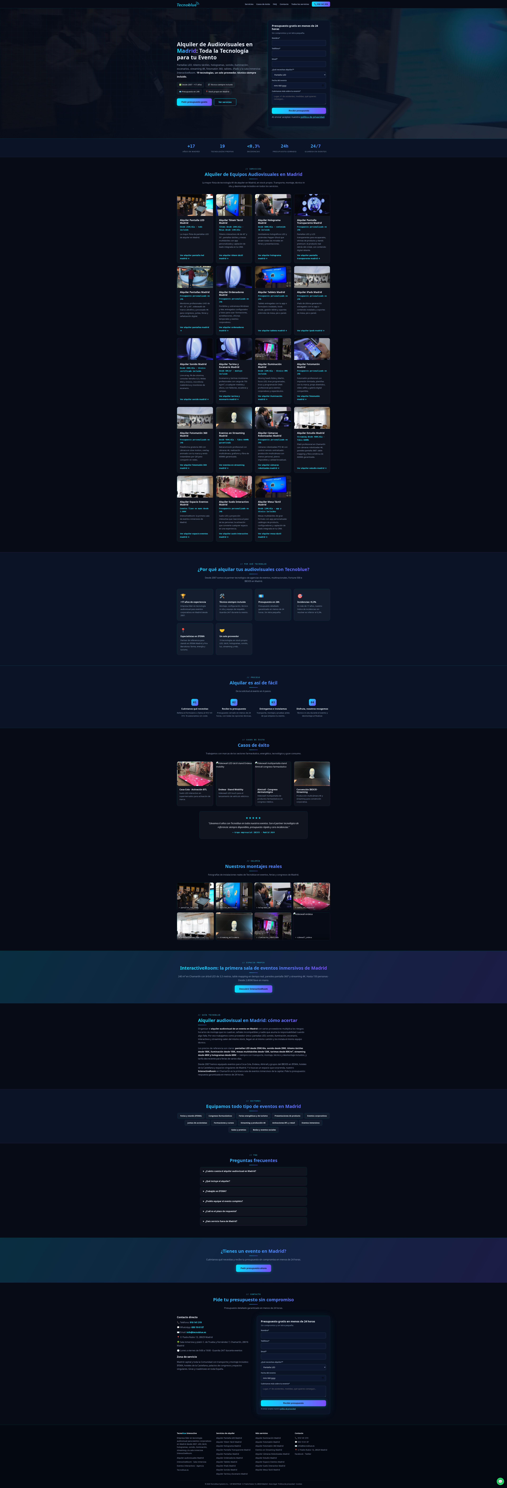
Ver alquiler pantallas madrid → (194, 329)
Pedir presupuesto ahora (254, 1268)
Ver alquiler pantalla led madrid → (192, 257)
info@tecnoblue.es (196, 1332)
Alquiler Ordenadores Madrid (229, 1458)
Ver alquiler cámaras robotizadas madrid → (268, 466)
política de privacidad (312, 117)
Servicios (249, 4)
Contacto (284, 4)
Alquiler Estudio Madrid (266, 1458)
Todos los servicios (300, 4)
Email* (275, 59)
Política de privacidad (286, 1484)
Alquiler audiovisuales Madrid (190, 1458)
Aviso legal (273, 1484)
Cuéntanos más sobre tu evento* (286, 91)
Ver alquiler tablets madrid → (272, 330)
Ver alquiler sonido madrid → (194, 399)
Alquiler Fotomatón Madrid (267, 1442)
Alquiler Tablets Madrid (226, 1462)
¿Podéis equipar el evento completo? (224, 1201)
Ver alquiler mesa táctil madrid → (269, 535)
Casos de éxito (263, 4)
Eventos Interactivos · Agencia (190, 1466)
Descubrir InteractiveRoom (253, 988)
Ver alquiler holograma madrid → (269, 257)
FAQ (275, 4)
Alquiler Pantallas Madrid (227, 1454)
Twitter (308, 1454)
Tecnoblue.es (183, 1470)
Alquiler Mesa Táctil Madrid (267, 1469)
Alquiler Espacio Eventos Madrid (269, 1462)
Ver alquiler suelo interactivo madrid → (233, 535)
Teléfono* (276, 48)
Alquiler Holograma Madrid (228, 1446)
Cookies (299, 1484)
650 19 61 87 (197, 1327)
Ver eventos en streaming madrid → (231, 466)
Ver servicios (225, 102)
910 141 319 (196, 1322)
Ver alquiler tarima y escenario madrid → (229, 398)
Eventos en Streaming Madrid (268, 1450)
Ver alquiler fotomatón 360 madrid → (193, 466)
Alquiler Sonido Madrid (226, 1469)
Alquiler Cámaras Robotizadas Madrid (272, 1454)
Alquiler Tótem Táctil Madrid (228, 1442)
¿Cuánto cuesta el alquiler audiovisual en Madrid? (230, 1171)
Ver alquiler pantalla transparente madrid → (308, 257)
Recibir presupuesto (299, 111)
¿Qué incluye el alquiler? (217, 1181)
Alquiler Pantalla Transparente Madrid (233, 1450)
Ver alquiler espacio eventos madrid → (194, 535)
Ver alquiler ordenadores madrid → (231, 329)
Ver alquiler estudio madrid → (312, 468)
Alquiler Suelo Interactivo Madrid (270, 1466)
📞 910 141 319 (321, 4)
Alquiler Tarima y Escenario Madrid (232, 1474)
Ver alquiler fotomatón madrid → (308, 398)
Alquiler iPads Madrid (226, 1466)
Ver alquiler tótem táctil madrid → (231, 257)
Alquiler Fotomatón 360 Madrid (269, 1446)
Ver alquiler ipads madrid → (311, 330)
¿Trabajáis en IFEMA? (215, 1191)
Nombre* (276, 38)
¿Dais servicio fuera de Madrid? (221, 1221)
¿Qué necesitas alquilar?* (283, 69)
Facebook (299, 1454)
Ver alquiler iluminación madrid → (270, 398)
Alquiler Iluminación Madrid (268, 1438)
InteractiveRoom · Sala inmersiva (191, 1462)
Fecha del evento (279, 80)
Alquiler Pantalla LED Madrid (229, 1438)
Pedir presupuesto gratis (194, 101)
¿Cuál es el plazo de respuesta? (221, 1211)
